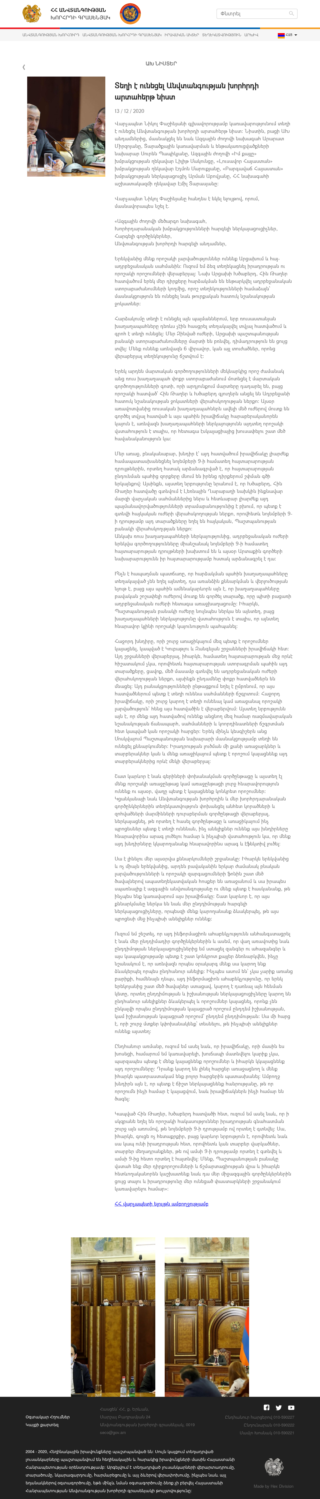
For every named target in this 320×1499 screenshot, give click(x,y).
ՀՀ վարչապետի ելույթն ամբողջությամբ (161, 1203)
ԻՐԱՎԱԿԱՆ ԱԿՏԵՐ (182, 35)
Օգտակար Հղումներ (48, 1417)
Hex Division (282, 1486)
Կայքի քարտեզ (42, 1424)
